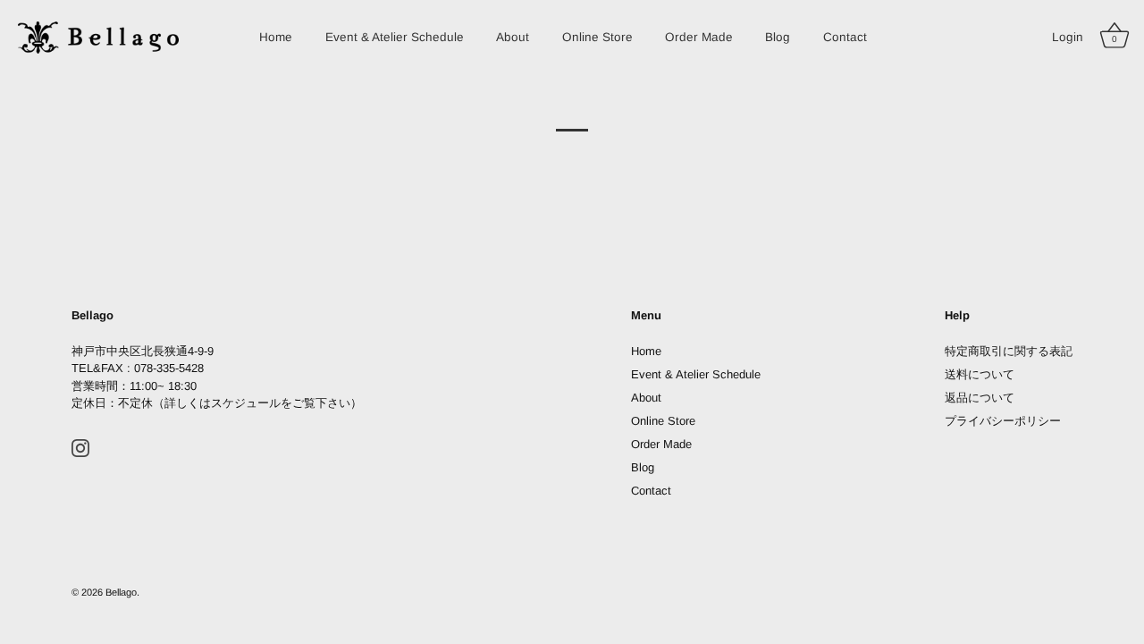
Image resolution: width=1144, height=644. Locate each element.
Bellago (121, 592)
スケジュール (246, 403)
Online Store (597, 37)
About (512, 37)
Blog (777, 37)
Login (1067, 37)
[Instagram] (80, 447)
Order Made (699, 37)
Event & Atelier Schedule (394, 37)
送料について (979, 374)
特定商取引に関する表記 (1008, 351)
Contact (845, 37)
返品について (979, 397)
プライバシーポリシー (1003, 421)
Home (275, 37)
